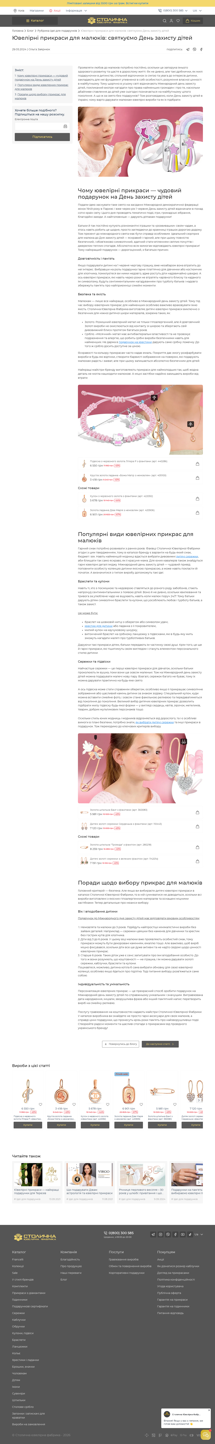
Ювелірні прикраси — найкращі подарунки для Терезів (36, 1192)
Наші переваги (70, 1273)
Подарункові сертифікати (30, 1306)
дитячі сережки (187, 556)
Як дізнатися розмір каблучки (178, 1266)
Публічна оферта (169, 1293)
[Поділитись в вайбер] (194, 49)
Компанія (68, 1252)
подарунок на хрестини (135, 342)
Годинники (19, 1299)
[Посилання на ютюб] (183, 1234)
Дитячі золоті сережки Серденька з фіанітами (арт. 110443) (126, 824)
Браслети (19, 1340)
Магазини (37, 10)
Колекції (18, 1266)
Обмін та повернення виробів (130, 1266)
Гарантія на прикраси (172, 1299)
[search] (164, 20)
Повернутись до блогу (123, 1044)
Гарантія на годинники (173, 1306)
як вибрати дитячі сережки (155, 722)
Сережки (18, 1313)
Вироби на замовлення (28, 1424)
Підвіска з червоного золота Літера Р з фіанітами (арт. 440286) (128, 461)
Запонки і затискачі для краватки (28, 1415)
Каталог (37, 20)
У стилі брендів (23, 1279)
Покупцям (166, 1252)
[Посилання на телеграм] (153, 1234)
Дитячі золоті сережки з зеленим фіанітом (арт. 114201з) (124, 859)
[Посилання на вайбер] (168, 1234)
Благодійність (70, 1259)
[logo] (107, 21)
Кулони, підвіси (23, 1333)
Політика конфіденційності (176, 1279)
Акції (57, 10)
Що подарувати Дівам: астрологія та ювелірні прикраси (90, 1192)
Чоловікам (19, 1373)
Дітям (16, 1380)
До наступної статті (158, 1044)
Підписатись (42, 137)
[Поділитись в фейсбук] (201, 49)
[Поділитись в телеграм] (187, 49)
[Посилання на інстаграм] (161, 1234)
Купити (27, 1125)
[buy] (198, 463)
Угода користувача (170, 1286)
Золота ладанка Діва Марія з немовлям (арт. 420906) (122, 510)
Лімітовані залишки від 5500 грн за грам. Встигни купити (107, 3)
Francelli (17, 1259)
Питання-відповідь (170, 1313)
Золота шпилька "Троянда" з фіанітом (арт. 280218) (121, 845)
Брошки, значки (23, 1366)
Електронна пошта (26, 119)
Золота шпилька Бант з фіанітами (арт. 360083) (118, 810)
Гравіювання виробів (124, 1259)
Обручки (18, 1326)
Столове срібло (23, 1407)
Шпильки (18, 1400)
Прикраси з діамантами (28, 1293)
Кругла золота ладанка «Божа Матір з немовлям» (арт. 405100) (128, 475)
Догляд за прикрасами (173, 1273)
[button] (171, 20)
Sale (15, 1273)
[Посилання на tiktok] (190, 1234)
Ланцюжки (19, 1346)
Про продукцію (71, 1266)
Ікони (16, 1387)
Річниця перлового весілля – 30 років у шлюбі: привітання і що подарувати (141, 1192)
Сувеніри (18, 1393)
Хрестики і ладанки (25, 1360)
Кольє (16, 1353)
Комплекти (20, 1286)
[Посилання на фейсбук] (175, 1234)
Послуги (116, 1252)
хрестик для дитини (99, 626)
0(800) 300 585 (173, 10)
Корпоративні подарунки (126, 1273)
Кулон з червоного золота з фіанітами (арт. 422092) (121, 496)
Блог (63, 1279)
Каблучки (19, 1320)
